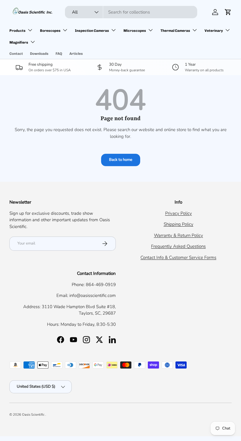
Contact (16, 54)
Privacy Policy (178, 213)
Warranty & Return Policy (178, 235)
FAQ (59, 54)
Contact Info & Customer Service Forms (178, 257)
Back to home (120, 159)
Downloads (39, 54)
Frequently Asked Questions (178, 246)
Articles (76, 54)
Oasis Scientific (33, 414)
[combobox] (131, 12)
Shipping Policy (178, 224)
